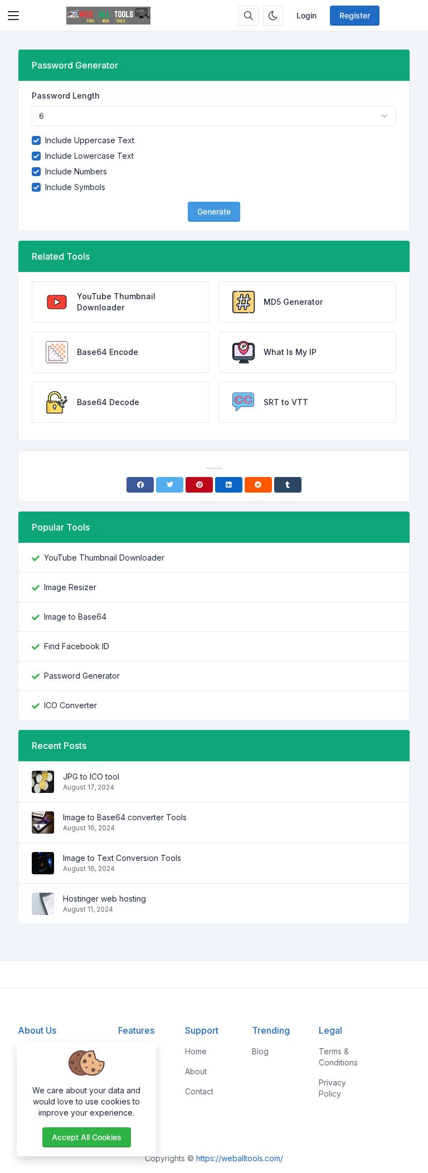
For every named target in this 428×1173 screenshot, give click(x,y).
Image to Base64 (75, 616)
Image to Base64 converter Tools (125, 817)
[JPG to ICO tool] (43, 787)
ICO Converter (70, 705)
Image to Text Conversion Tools (122, 858)
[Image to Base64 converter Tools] (43, 828)
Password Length (66, 95)
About (196, 1071)
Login (306, 15)
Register (354, 15)
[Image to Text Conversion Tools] (43, 868)
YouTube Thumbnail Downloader (104, 557)
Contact (199, 1091)
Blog (260, 1051)
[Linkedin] (228, 485)
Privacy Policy (332, 1088)
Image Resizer (70, 587)
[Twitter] (169, 485)
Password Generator (82, 675)
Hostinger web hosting (104, 898)
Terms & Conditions (338, 1057)
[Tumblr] (287, 485)
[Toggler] (13, 16)
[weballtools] (108, 15)
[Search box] (249, 16)
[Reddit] (258, 485)
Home (196, 1051)
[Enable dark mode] (273, 16)
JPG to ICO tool (91, 776)
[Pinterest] (199, 485)
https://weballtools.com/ (239, 1158)
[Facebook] (140, 485)
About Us (37, 1030)
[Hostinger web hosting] (43, 909)
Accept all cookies (86, 1137)
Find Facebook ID (76, 646)
